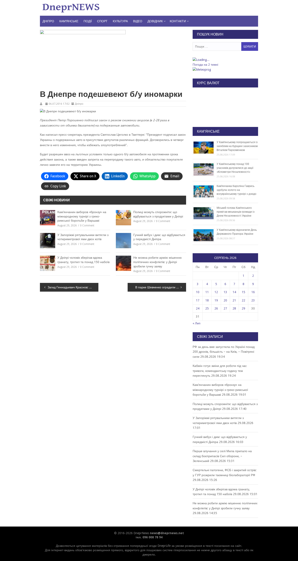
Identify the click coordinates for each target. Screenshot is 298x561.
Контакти (178, 21)
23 (253, 300)
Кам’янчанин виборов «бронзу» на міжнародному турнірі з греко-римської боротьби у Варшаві (81, 216)
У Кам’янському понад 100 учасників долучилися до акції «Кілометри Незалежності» (235, 167)
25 (207, 308)
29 (243, 308)
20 (225, 300)
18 (207, 300)
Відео (137, 21)
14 (234, 292)
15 (243, 292)
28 (234, 308)
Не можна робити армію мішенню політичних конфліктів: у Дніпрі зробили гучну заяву (157, 262)
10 (197, 292)
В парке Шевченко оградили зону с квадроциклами (160, 287)
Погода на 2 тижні (205, 64)
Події (88, 21)
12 (216, 292)
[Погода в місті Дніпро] (225, 59)
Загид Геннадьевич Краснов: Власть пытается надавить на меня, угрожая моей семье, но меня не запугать (73, 287)
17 (197, 300)
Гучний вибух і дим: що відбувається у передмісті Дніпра (159, 237)
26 (216, 308)
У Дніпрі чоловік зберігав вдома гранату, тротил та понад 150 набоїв (83, 260)
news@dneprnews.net (167, 533)
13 (225, 292)
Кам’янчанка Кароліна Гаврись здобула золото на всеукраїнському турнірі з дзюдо (236, 190)
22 (243, 300)
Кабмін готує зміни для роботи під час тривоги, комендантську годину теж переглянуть (220, 370)
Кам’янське (68, 21)
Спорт (102, 21)
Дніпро (48, 21)
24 (197, 308)
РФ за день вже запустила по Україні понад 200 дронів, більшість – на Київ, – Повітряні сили (224, 351)
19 (216, 300)
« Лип (196, 323)
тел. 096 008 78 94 (149, 537)
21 (234, 300)
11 (207, 292)
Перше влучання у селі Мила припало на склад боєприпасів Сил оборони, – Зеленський (222, 456)
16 (253, 292)
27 (225, 308)
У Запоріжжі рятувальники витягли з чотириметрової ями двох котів (82, 237)
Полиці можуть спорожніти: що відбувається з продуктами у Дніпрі (158, 214)
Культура (120, 21)
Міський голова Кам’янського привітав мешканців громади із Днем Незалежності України (236, 211)
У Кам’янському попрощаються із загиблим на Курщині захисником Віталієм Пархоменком (237, 146)
